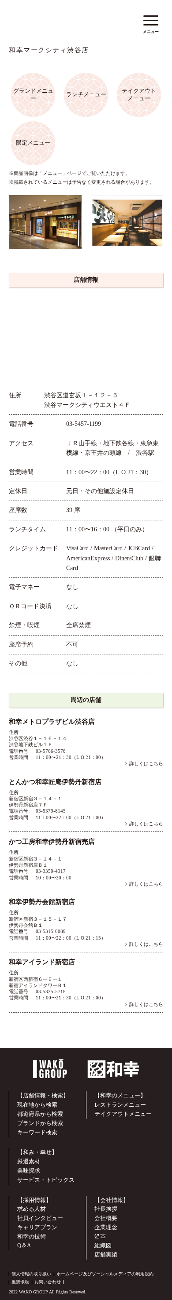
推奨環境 (20, 1281)
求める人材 (31, 1209)
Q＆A (24, 1245)
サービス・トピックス (46, 1180)
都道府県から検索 (40, 1114)
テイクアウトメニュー (123, 1114)
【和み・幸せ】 (37, 1152)
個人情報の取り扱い (31, 1273)
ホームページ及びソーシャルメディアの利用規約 (104, 1273)
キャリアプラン (37, 1227)
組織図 (103, 1245)
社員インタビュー (40, 1218)
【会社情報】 (111, 1200)
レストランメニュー (120, 1104)
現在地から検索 (37, 1104)
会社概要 (105, 1218)
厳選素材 (28, 1161)
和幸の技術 (31, 1236)
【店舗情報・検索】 (43, 1095)
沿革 (100, 1236)
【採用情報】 (34, 1200)
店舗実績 (105, 1254)
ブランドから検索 (40, 1123)
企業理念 (105, 1227)
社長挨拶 (105, 1209)
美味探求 (28, 1170)
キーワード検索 (37, 1132)
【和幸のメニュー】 (120, 1095)
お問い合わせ (47, 1281)
